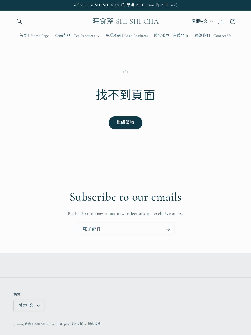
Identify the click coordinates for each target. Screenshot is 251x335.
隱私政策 (94, 324)
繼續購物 (125, 122)
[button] (19, 21)
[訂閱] (168, 229)
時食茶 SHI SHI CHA (39, 324)
